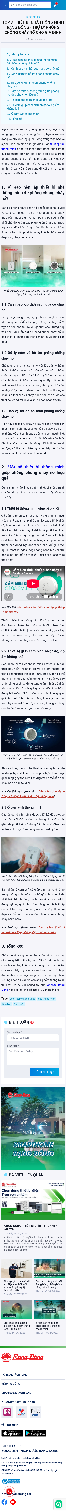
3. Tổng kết (15, 118)
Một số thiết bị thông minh (36, 467)
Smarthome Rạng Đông (22, 998)
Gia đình (6, 1004)
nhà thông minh (46, 998)
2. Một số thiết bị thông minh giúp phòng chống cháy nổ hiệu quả (33, 92)
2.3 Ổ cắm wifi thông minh (23, 114)
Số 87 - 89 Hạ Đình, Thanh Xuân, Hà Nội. (20, 1458)
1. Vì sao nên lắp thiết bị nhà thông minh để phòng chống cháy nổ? (32, 61)
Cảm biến (19, 1004)
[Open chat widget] (58, 1504)
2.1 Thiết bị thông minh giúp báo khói (30, 100)
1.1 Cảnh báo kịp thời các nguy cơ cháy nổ (33, 68)
